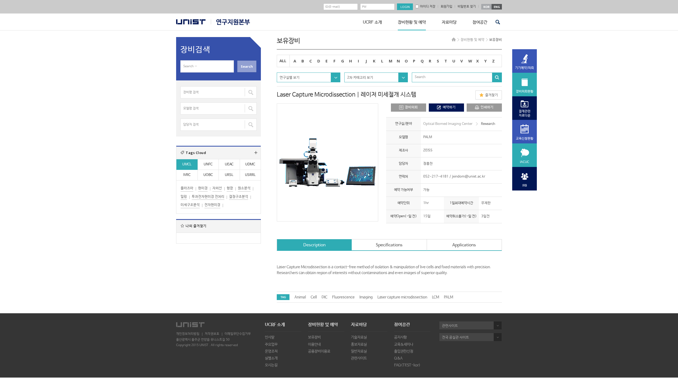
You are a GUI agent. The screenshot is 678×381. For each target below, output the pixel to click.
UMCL (186, 164)
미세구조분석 (190, 205)
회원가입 (446, 6)
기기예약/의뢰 (524, 68)
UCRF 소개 (372, 22)
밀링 (184, 197)
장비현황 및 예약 (412, 22)
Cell (314, 297)
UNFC (208, 164)
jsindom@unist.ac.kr (468, 177)
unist (191, 21)
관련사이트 (359, 358)
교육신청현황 (524, 138)
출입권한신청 (403, 351)
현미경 (203, 188)
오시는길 (271, 365)
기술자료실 (359, 337)
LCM (435, 297)
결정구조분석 (238, 197)
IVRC (186, 175)
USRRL (250, 175)
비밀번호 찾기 (467, 6)
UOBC (208, 175)
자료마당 (449, 22)
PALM (448, 297)
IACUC (524, 162)
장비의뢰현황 (524, 91)
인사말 (269, 337)
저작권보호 (212, 334)
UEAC (229, 164)
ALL (282, 60)
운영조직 (271, 351)
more (255, 152)
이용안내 (314, 344)
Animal (300, 297)
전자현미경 (212, 205)
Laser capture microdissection (402, 297)
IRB (524, 186)
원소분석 (244, 188)
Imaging (366, 297)
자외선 (217, 188)
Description (314, 245)
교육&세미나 (403, 344)
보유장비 (314, 337)
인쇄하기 (487, 107)
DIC (324, 297)
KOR (486, 7)
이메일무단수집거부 (238, 334)
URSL (229, 175)
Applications (464, 245)
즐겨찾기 (491, 95)
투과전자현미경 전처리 (208, 197)
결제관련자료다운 (524, 113)
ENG (497, 7)
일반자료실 (359, 351)
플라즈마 (187, 188)
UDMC (250, 164)
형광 (230, 188)
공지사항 (400, 337)
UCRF (230, 22)
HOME (454, 39)
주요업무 (271, 344)
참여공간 (479, 22)
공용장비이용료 (319, 351)
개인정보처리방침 (187, 334)
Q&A (398, 358)
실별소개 (271, 358)
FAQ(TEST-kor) (407, 365)
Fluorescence (343, 297)
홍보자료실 (359, 344)
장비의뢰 (411, 107)
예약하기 (449, 107)
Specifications (389, 245)
